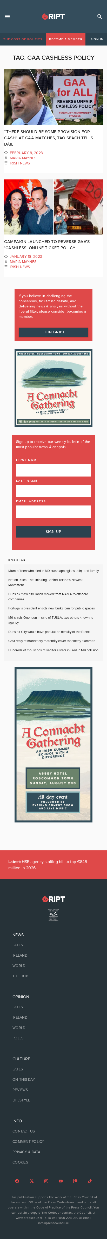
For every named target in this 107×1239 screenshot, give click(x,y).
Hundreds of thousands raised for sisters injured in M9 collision (53, 650)
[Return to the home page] (53, 899)
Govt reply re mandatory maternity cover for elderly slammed (51, 641)
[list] (53, 956)
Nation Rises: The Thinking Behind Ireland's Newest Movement (45, 582)
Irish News (20, 163)
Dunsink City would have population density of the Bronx (49, 632)
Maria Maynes (23, 158)
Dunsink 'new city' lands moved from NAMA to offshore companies (48, 596)
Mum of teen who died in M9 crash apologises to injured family (53, 571)
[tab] (23, 39)
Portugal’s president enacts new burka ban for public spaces (51, 608)
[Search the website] (99, 16)
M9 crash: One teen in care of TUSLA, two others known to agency (50, 620)
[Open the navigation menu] (7, 16)
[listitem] (53, 945)
